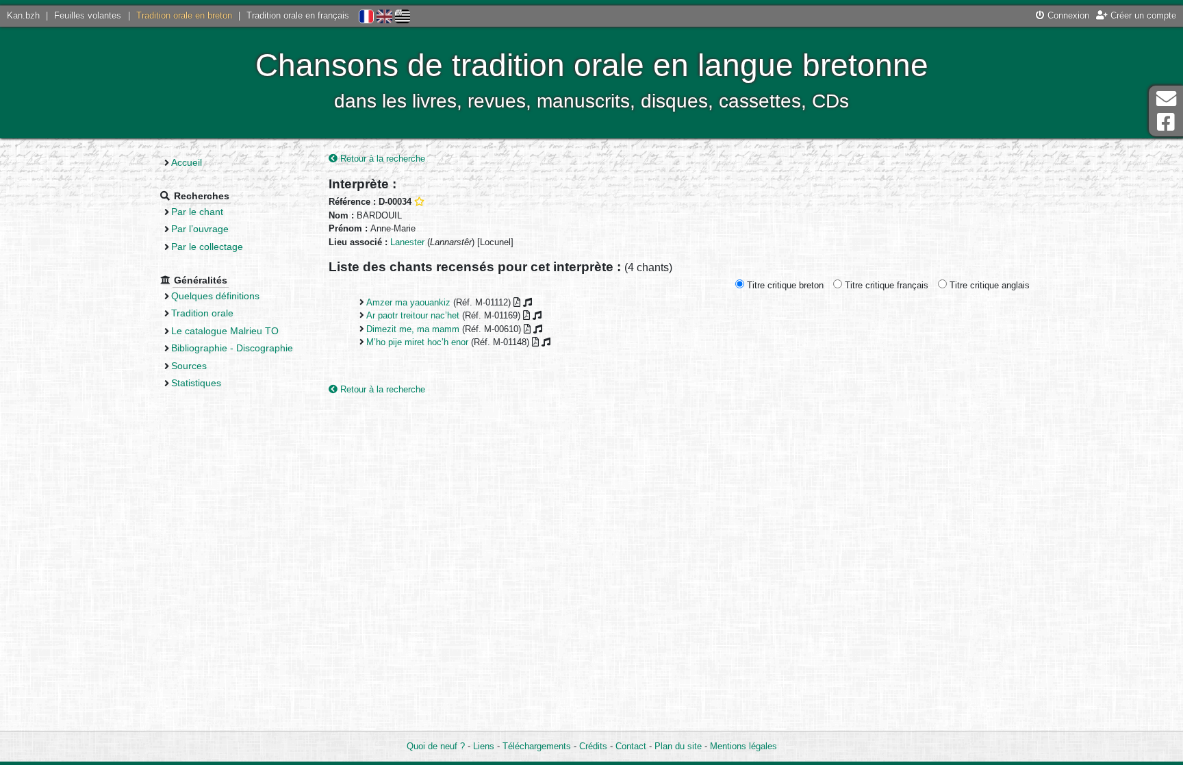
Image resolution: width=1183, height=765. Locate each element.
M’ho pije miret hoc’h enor (417, 342)
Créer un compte (1142, 15)
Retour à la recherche (381, 158)
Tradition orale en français (297, 15)
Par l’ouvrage (200, 228)
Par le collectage (207, 246)
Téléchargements (537, 746)
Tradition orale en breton (184, 15)
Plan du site (678, 746)
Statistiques (196, 382)
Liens (483, 746)
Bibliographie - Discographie (232, 347)
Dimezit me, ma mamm (412, 329)
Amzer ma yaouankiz (408, 302)
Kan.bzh (23, 15)
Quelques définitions (215, 295)
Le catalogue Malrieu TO (225, 330)
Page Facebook (1166, 122)
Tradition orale (202, 313)
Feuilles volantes (87, 15)
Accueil (186, 162)
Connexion (1067, 15)
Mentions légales (743, 746)
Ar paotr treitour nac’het (412, 315)
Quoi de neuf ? (436, 746)
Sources (189, 365)
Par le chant (197, 211)
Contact (630, 746)
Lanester (407, 242)
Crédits (593, 746)
